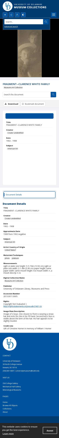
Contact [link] (7, 355)
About (5, 412)
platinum (15, 258)
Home (5, 402)
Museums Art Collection (13, 87)
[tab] (29, 116)
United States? (10, 250)
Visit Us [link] (6, 377)
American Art (13, 149)
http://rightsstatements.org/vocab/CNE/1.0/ (22, 306)
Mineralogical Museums (12, 390)
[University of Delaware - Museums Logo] (25, 6)
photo (7, 258)
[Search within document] (53, 94)
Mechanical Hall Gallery (12, 386)
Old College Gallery (10, 383)
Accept (50, 430)
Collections (7, 409)
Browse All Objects (10, 405)
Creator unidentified (15, 133)
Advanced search (11, 26)
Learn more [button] (8, 434)
